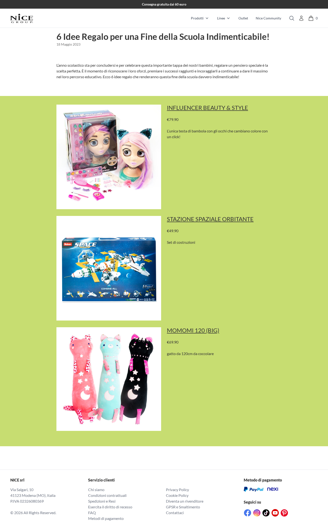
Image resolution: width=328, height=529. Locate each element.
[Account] (301, 18)
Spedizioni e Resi (101, 501)
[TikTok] (266, 513)
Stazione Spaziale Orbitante (210, 219)
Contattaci (175, 512)
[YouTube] (275, 513)
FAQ (92, 512)
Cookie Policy (177, 495)
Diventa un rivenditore (184, 501)
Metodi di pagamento (106, 518)
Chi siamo (96, 489)
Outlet (243, 18)
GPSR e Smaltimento (183, 507)
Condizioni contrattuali (107, 495)
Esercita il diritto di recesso (110, 507)
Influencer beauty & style (207, 108)
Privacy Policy (177, 489)
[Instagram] (257, 513)
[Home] (21, 18)
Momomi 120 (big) (193, 330)
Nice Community (268, 18)
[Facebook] (247, 513)
